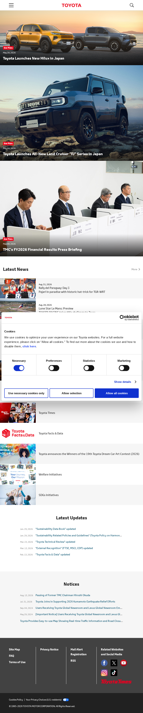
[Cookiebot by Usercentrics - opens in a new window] (122, 318)
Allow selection (72, 393)
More (134, 269)
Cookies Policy (16, 699)
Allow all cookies (117, 393)
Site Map (14, 649)
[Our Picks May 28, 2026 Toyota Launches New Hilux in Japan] (71, 63)
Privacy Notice (49, 649)
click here (29, 346)
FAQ (11, 656)
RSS (73, 661)
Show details (122, 381)
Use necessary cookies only (26, 393)
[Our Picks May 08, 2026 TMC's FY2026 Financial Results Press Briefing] (71, 254)
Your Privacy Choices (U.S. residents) (43, 699)
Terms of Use (17, 662)
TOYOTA (71, 5)
